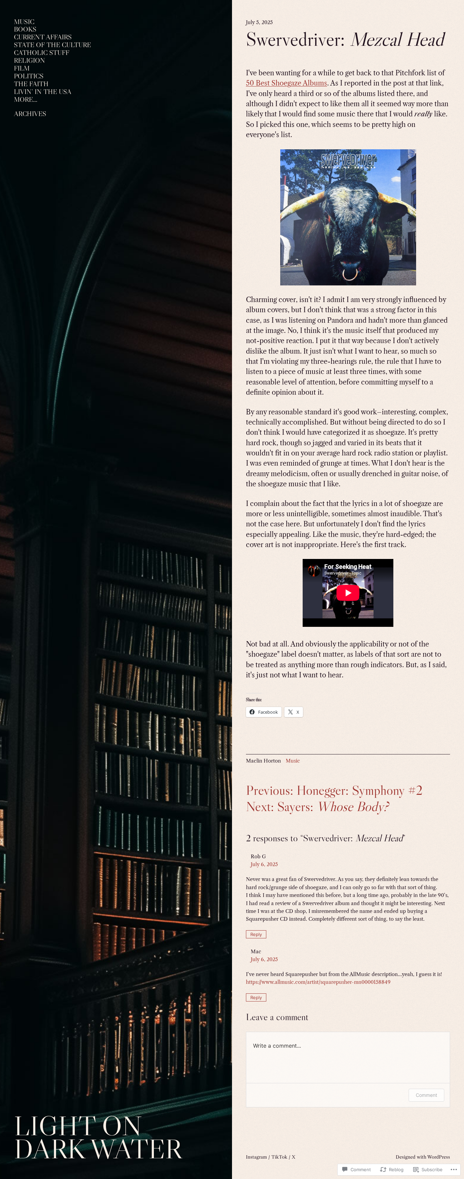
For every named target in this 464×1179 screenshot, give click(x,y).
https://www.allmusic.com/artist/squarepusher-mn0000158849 (318, 982)
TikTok (279, 1157)
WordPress (438, 1157)
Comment (426, 1095)
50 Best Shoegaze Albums (286, 83)
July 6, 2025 (264, 864)
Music (293, 761)
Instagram (256, 1157)
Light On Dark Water (98, 1137)
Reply (256, 934)
